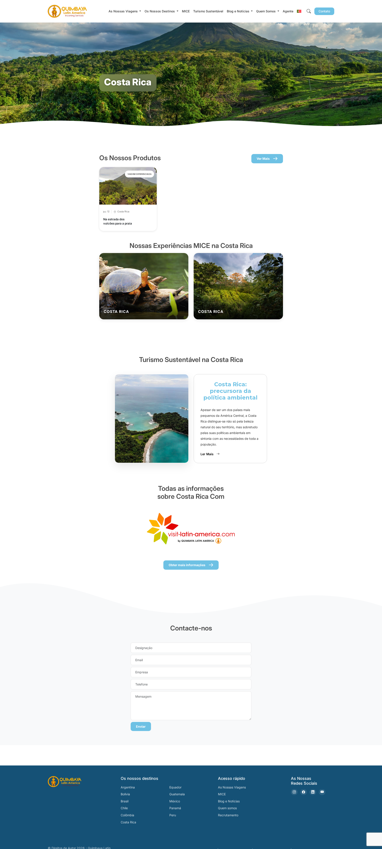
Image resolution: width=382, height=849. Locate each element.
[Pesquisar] (309, 11)
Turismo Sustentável (208, 11)
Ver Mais (263, 158)
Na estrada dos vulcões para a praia (117, 221)
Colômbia (127, 815)
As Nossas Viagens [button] (124, 11)
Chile (124, 808)
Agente (288, 11)
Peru (172, 815)
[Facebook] (303, 792)
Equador (175, 787)
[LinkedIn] (312, 792)
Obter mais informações (187, 565)
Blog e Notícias (229, 801)
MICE (186, 11)
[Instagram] (294, 792)
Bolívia (125, 794)
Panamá (175, 808)
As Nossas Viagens (232, 787)
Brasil (124, 801)
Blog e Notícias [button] (238, 11)
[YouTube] (322, 792)
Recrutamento (228, 815)
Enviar (141, 726)
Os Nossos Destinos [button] (160, 11)
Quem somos (227, 808)
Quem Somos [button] (266, 11)
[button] (299, 11)
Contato (324, 11)
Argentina (128, 787)
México (174, 801)
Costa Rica (128, 822)
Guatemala (177, 794)
